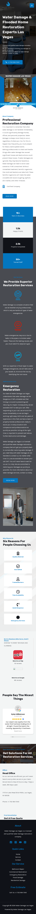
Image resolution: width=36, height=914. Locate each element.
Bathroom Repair (18, 869)
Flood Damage (18, 877)
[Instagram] (15, 842)
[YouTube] (20, 842)
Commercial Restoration (18, 872)
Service (18, 857)
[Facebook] (11, 842)
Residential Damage (18, 880)
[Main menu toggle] (32, 5)
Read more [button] (18, 731)
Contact (18, 860)
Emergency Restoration (18, 875)
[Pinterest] (25, 842)
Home (18, 854)
